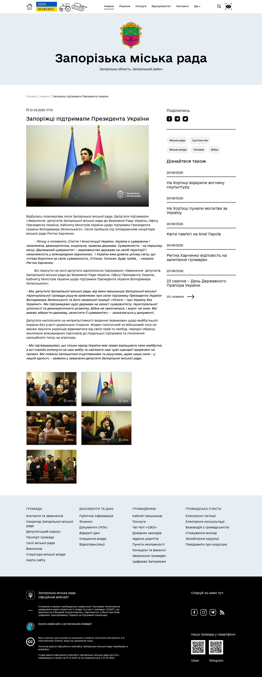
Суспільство (200, 140)
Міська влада (178, 149)
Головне (199, 149)
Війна (214, 149)
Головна (31, 96)
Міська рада (177, 140)
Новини (45, 96)
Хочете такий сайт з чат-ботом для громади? (65, 623)
